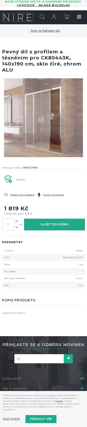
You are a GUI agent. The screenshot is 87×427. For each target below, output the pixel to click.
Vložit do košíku (54, 224)
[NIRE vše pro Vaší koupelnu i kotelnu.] (17, 17)
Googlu (59, 401)
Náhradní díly (51, 31)
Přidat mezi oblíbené (22, 194)
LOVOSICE (27, 5)
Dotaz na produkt (53, 194)
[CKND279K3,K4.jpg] (43, 117)
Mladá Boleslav (54, 5)
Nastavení (11, 419)
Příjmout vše (41, 419)
